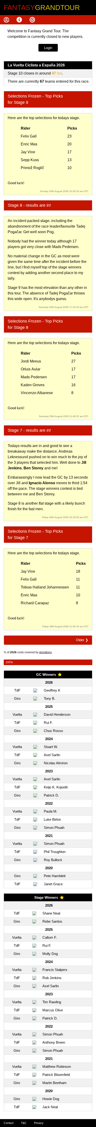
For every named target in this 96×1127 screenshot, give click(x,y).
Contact (9, 1123)
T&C (24, 1123)
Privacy (38, 1123)
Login (48, 48)
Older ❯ (82, 640)
